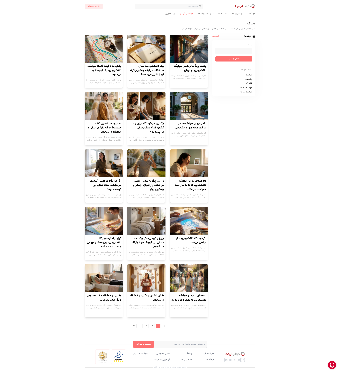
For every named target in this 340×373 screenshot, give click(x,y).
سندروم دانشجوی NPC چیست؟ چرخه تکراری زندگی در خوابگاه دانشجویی (103, 128)
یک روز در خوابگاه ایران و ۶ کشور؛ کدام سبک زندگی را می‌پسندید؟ (148, 128)
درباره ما (210, 360)
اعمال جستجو (234, 58)
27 (134, 326)
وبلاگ (189, 354)
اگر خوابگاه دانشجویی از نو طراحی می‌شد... (191, 240)
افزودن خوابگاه (93, 6)
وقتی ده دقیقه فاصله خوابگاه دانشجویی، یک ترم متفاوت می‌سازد (104, 70)
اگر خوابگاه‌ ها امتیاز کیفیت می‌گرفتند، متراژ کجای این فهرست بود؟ (105, 185)
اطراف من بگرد (188, 13)
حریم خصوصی (163, 354)
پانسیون (238, 13)
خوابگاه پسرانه (246, 92)
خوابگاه (252, 13)
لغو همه (215, 36)
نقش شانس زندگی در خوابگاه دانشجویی (147, 298)
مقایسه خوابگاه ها (206, 13)
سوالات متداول (140, 354)
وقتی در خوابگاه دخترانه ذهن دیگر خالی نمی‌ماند (104, 298)
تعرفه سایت (208, 354)
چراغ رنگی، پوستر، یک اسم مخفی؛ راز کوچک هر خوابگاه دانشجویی (148, 242)
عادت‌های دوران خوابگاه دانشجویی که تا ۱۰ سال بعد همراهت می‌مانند (190, 185)
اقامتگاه (224, 13)
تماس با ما (186, 360)
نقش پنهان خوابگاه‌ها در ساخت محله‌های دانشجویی (190, 126)
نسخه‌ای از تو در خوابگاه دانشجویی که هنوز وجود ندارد (188, 298)
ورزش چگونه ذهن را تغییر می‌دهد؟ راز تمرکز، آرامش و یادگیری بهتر (148, 185)
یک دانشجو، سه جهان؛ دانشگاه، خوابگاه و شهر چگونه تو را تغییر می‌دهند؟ (146, 70)
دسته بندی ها (246, 69)
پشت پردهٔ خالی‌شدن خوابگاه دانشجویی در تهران (190, 68)
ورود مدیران (170, 13)
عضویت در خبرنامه (143, 344)
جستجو (249, 45)
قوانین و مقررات (162, 360)
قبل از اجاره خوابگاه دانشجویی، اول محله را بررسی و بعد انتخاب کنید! (104, 242)
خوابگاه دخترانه (246, 87)
